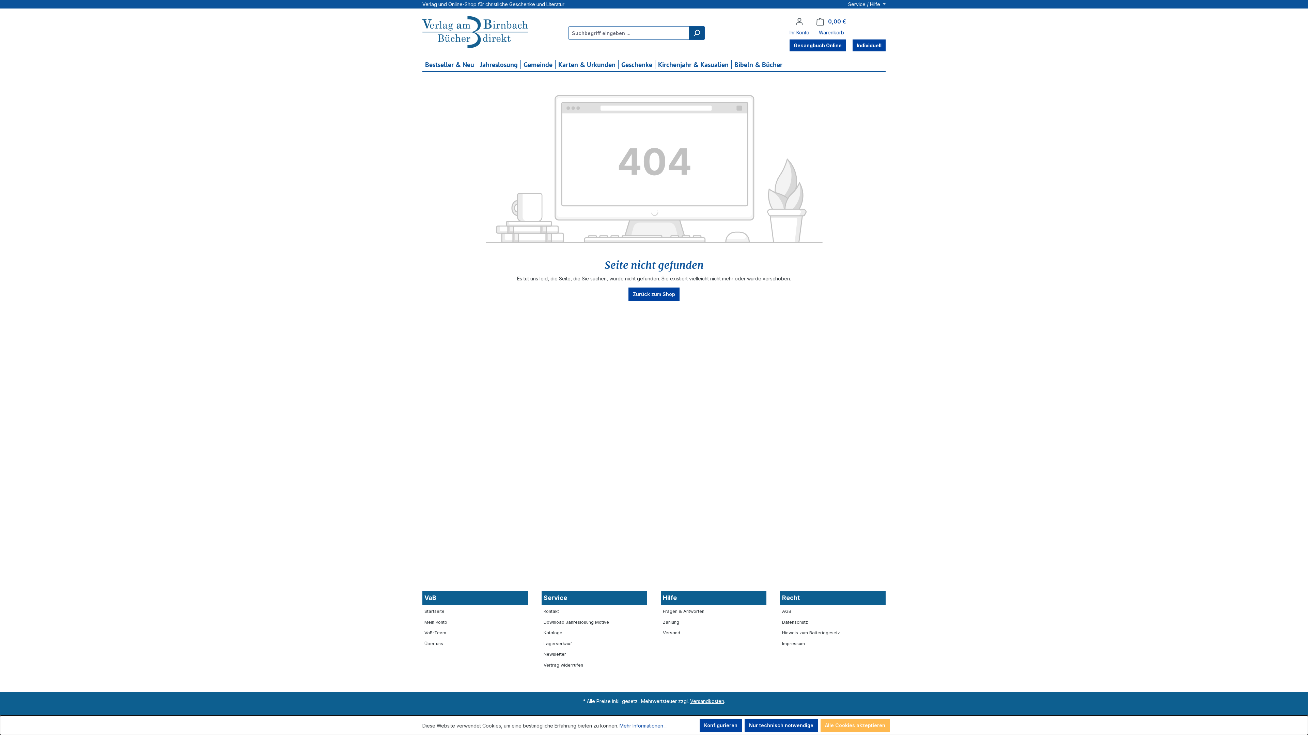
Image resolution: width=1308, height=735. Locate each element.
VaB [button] (430, 597)
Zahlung (671, 622)
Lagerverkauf (558, 643)
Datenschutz (795, 622)
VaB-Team (435, 632)
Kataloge (553, 632)
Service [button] (555, 597)
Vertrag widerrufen (563, 665)
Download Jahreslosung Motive (576, 622)
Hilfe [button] (670, 597)
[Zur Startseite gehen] (475, 33)
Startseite (434, 611)
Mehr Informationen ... (644, 726)
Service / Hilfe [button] (865, 4)
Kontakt (551, 611)
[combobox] (629, 33)
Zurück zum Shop (654, 294)
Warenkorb (831, 32)
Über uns (433, 643)
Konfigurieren (720, 725)
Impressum (793, 643)
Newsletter (555, 654)
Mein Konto (435, 622)
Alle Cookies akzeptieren (855, 725)
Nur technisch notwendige (781, 725)
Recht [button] (791, 597)
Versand (671, 632)
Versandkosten (707, 701)
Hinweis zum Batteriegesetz (811, 632)
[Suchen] (696, 33)
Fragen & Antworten (683, 611)
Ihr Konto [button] (799, 32)
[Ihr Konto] (799, 21)
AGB (786, 611)
